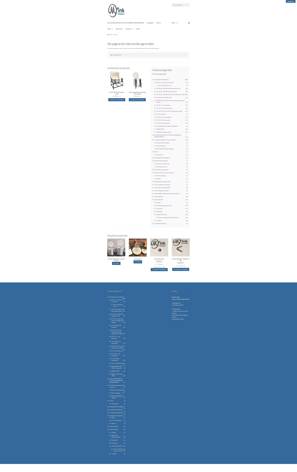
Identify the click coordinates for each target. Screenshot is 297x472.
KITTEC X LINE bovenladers (163, 120)
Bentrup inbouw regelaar (163, 143)
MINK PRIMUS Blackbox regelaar (165, 149)
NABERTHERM (160, 129)
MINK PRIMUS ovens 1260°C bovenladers (167, 126)
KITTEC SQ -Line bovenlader (163, 117)
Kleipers (158, 178)
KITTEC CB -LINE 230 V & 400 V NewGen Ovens (168, 88)
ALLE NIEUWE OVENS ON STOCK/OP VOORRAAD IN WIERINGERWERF (125, 23)
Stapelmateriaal (158, 199)
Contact (138, 29)
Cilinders (158, 202)
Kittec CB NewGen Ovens (164, 85)
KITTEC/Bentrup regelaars (161, 169)
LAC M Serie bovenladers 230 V (162, 187)
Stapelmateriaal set (161, 214)
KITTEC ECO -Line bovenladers (164, 108)
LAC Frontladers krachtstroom (162, 184)
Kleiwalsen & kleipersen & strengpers (164, 172)
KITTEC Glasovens (161, 114)
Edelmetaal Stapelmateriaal (163, 205)
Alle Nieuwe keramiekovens (161, 79)
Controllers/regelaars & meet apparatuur (165, 140)
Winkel (109, 29)
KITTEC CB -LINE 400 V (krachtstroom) (166, 91)
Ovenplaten (159, 208)
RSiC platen (159, 211)
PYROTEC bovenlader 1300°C (163, 132)
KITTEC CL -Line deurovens (163, 105)
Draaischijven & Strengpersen (162, 158)
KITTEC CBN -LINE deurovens (164, 97)
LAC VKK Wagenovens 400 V (161, 190)
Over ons (158, 23)
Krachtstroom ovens (161, 167)
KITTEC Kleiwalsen (161, 175)
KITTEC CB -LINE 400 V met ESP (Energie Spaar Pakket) (170, 94)
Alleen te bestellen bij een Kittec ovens (168, 217)
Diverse (156, 152)
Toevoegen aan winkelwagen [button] (117, 99)
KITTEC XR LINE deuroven (163, 123)
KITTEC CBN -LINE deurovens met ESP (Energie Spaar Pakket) (117, 331)
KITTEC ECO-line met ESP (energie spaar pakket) (169, 111)
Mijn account (119, 29)
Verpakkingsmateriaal (160, 223)
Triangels (158, 220)
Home (110, 34)
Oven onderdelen (158, 196)
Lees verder (116, 263)
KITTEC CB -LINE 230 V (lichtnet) (165, 82)
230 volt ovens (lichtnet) (162, 163)
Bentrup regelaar (160, 146)
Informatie (128, 29)
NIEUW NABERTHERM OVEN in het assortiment (167, 193)
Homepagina (150, 23)
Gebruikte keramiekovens (161, 160)
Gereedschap (159, 155)
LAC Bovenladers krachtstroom (162, 181)
